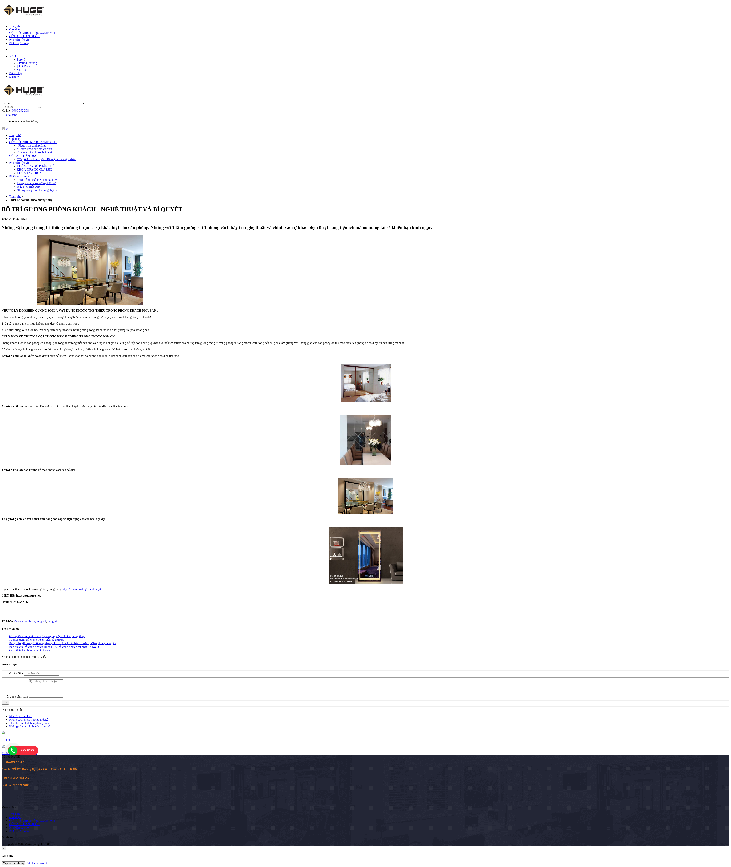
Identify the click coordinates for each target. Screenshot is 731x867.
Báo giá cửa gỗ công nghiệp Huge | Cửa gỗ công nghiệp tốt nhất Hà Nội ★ (54, 646)
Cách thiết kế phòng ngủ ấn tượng (29, 650)
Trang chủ (15, 26)
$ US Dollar (24, 66)
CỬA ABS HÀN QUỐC (24, 36)
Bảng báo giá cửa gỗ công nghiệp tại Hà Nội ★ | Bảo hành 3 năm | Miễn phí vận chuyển (62, 643)
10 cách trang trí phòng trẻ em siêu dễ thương (36, 639)
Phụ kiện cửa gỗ (19, 39)
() (14, 114)
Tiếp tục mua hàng (13, 863)
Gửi (5, 702)
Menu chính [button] (9, 807)
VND (13, 56)
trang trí (52, 621)
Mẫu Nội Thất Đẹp (20, 716)
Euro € (21, 59)
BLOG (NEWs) (19, 43)
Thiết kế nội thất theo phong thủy (29, 723)
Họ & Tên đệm (14, 673)
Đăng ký (14, 76)
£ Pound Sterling (27, 63)
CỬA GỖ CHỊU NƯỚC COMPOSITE (33, 32)
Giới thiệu (15, 29)
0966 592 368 (20, 110)
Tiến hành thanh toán (38, 863)
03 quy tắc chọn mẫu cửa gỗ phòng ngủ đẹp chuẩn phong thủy (47, 636)
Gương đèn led (23, 621)
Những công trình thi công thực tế (29, 726)
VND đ (21, 69)
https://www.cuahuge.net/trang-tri (82, 589)
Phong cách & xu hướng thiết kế (28, 719)
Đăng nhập (15, 73)
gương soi (40, 621)
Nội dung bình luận (16, 696)
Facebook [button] (7, 837)
